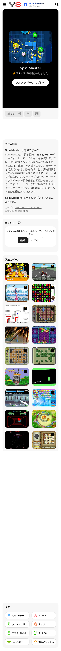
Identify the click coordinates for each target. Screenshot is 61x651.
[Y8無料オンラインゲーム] (15, 4)
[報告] (28, 114)
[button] (10, 202)
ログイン (36, 240)
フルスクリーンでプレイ (30, 82)
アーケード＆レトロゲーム (28, 207)
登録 (22, 240)
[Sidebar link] (4, 4)
